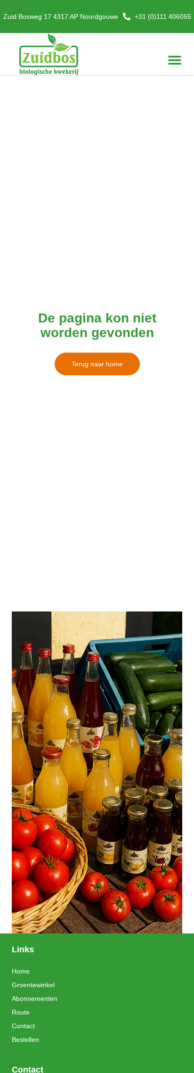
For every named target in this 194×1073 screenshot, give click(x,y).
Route (21, 1012)
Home (21, 971)
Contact (23, 1026)
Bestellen (25, 1039)
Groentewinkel (33, 985)
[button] (174, 59)
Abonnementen (34, 998)
